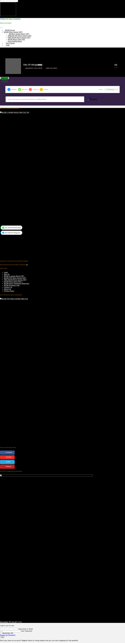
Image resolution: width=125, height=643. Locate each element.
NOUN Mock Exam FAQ (16, 39)
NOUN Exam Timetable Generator (16, 283)
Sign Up (6, 274)
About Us (7, 289)
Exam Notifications (15, 41)
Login (8, 45)
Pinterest (8, 466)
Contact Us (8, 287)
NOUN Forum (10, 30)
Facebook (9, 452)
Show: (101, 89)
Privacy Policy (9, 291)
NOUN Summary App (12, 285)
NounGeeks (4, 622)
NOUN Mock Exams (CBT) (13, 32)
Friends (4, 82)
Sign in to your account (97, 97)
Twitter (8, 462)
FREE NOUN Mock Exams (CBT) (19, 38)
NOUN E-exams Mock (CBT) (19, 34)
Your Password (26, 631)
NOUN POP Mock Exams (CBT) (20, 36)
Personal (14, 89)
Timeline (4, 80)
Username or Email (26, 629)
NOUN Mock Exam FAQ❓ (13, 282)
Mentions (25, 89)
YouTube (9, 457)
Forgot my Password (7, 635)
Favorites (36, 89)
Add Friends (10, 43)
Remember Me (7, 633)
